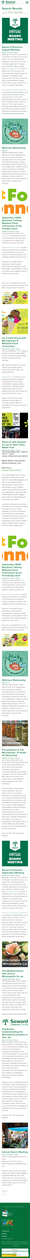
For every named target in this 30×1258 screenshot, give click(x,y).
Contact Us (5, 1231)
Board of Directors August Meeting (12, 48)
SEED (19, 351)
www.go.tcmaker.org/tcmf (12, 470)
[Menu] (27, 3)
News (9, 13)
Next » (5, 1195)
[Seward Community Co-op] (11, 2)
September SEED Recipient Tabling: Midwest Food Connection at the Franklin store (12, 223)
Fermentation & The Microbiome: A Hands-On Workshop (14, 752)
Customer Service (7, 1239)
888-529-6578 (19, 1206)
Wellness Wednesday (14, 148)
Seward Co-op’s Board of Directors (14, 90)
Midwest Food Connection (11, 247)
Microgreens (6, 377)
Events (16, 13)
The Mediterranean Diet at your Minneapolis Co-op (12, 973)
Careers (4, 1234)
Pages (12, 13)
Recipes (20, 13)
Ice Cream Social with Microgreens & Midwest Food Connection (14, 342)
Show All (24, 13)
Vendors (4, 1236)
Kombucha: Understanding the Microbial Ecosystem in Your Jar (15, 1033)
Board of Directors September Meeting (13, 871)
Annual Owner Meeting (15, 1152)
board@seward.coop (13, 68)
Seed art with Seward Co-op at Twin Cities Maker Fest (14, 444)
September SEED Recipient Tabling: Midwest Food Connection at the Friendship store (12, 570)
